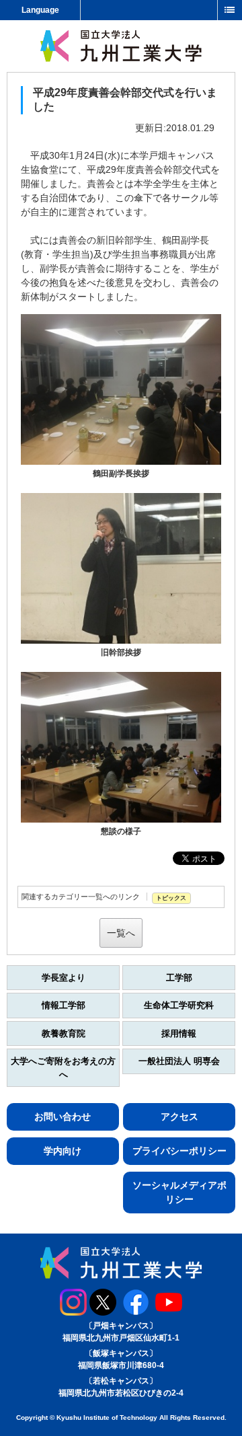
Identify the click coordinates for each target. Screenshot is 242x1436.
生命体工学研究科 (179, 1005)
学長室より (63, 978)
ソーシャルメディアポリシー (179, 1192)
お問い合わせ (62, 1116)
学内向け (62, 1150)
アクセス (179, 1116)
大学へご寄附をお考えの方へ (63, 1068)
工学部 (179, 978)
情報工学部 (63, 1005)
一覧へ (121, 933)
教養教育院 (63, 1033)
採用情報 (178, 1033)
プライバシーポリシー (179, 1150)
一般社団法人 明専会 (179, 1061)
